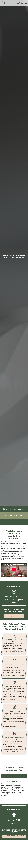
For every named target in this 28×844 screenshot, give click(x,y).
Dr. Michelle (7, 688)
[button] (26, 3)
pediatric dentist (7, 718)
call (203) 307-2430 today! (14, 616)
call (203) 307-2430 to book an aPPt (14, 836)
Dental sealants (5, 784)
